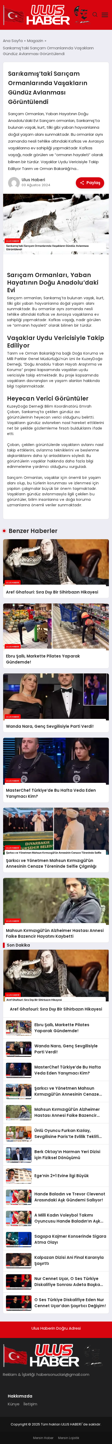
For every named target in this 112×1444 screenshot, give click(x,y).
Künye (14, 1404)
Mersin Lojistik (68, 1438)
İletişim (30, 1404)
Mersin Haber (43, 1438)
